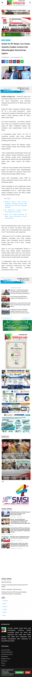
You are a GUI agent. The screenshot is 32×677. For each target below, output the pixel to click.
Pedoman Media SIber (7, 652)
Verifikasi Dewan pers (6, 654)
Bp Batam (8, 40)
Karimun (5, 606)
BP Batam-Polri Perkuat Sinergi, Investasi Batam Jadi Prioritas (16, 210)
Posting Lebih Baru (7, 318)
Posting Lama (26, 318)
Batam (3, 40)
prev (2, 482)
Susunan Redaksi (5, 650)
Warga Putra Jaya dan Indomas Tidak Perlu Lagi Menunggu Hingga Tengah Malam (20, 304)
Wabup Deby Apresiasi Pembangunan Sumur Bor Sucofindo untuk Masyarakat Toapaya (20, 513)
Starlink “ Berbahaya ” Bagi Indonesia (11, 589)
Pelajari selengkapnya (7, 675)
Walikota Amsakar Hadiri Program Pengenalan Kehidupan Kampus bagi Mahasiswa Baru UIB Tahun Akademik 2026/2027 (16, 204)
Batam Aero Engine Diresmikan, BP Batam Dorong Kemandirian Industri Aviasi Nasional (16, 216)
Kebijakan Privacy (5, 658)
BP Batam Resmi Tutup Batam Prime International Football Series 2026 (20, 537)
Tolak (27, 672)
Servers (3, 663)
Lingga (4, 609)
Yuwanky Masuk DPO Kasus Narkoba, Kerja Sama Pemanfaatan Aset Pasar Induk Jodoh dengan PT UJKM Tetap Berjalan (20, 530)
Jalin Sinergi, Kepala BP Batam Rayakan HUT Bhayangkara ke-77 (19, 297)
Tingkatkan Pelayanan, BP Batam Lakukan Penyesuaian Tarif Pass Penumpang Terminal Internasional (19, 311)
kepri (4, 615)
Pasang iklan (4, 656)
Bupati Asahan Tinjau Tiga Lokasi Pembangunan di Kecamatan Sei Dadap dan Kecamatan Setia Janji (19, 545)
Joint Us (3, 665)
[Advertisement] (16, 563)
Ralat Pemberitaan (6, 582)
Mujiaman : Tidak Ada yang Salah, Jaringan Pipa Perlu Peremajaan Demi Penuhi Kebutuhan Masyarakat (19, 291)
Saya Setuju (19, 672)
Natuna (5, 612)
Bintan (4, 603)
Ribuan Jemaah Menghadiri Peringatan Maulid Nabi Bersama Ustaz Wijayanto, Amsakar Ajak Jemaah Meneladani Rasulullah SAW (20, 521)
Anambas (5, 601)
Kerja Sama (4, 661)
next (3, 482)
